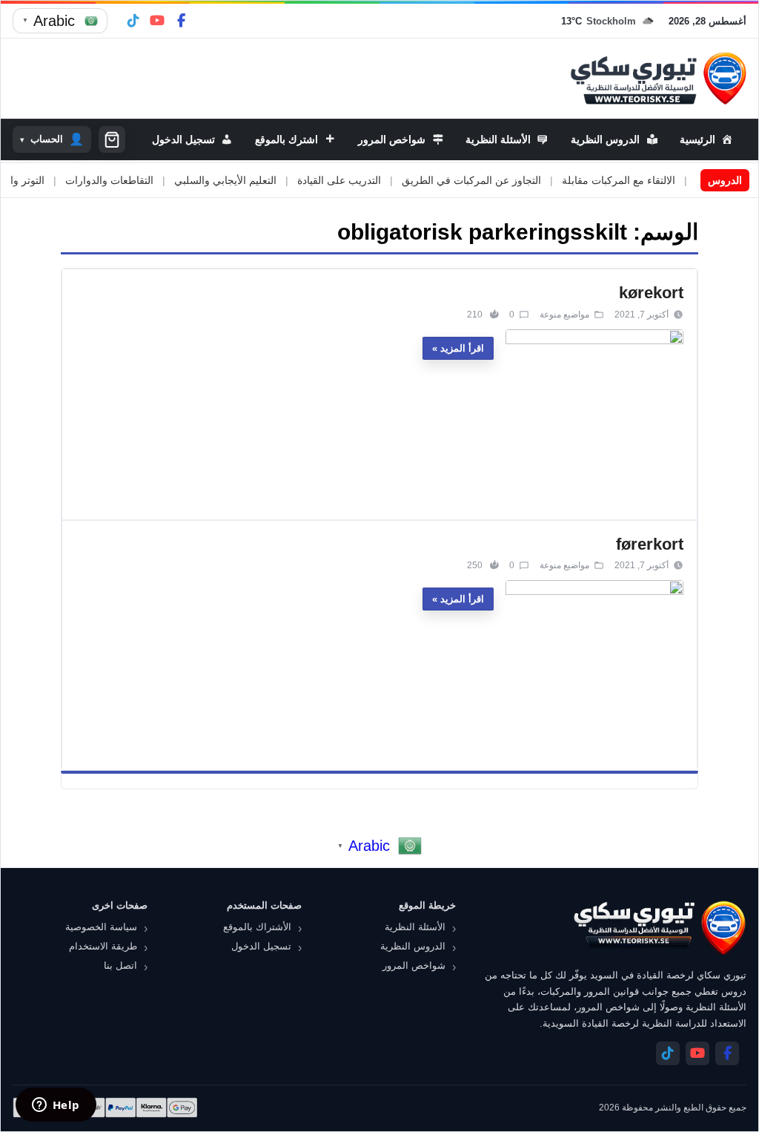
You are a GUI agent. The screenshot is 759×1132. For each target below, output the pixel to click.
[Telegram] (133, 21)
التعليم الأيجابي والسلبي (243, 180)
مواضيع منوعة (564, 314)
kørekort (651, 292)
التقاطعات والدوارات (127, 180)
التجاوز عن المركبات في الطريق (489, 180)
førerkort (649, 544)
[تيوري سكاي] (658, 927)
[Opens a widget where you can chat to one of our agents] (55, 1106)
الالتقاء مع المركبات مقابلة (636, 180)
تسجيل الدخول (261, 946)
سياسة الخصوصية (101, 926)
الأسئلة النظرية (415, 926)
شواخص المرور (413, 965)
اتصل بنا (120, 965)
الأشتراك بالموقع (257, 926)
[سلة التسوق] (112, 139)
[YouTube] (157, 21)
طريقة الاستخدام (103, 946)
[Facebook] (181, 21)
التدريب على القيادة (357, 180)
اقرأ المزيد (462, 348)
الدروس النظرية (412, 946)
